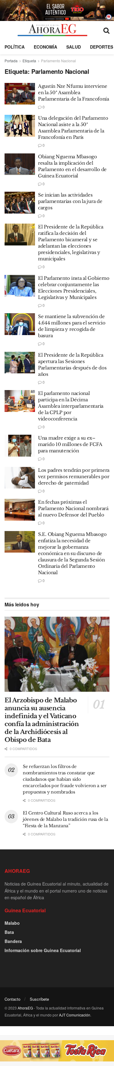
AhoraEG (25, 1007)
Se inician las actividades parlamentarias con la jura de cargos (70, 201)
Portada (11, 60)
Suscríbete (39, 999)
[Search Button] (106, 30)
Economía (45, 47)
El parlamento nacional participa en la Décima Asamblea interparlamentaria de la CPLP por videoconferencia (70, 406)
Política (15, 47)
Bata (9, 932)
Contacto (12, 999)
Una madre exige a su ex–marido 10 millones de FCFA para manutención (70, 444)
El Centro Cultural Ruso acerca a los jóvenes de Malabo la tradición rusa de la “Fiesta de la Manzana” (65, 819)
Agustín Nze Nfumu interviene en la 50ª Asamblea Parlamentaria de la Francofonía (73, 92)
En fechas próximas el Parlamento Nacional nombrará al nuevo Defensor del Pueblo (73, 508)
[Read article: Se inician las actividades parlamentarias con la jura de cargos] (20, 203)
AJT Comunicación (74, 1014)
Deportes (101, 47)
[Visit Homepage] (52, 30)
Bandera (13, 941)
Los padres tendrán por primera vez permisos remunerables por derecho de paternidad (73, 476)
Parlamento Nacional (58, 60)
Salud (73, 47)
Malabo (12, 923)
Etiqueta (29, 60)
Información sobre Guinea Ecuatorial (43, 950)
